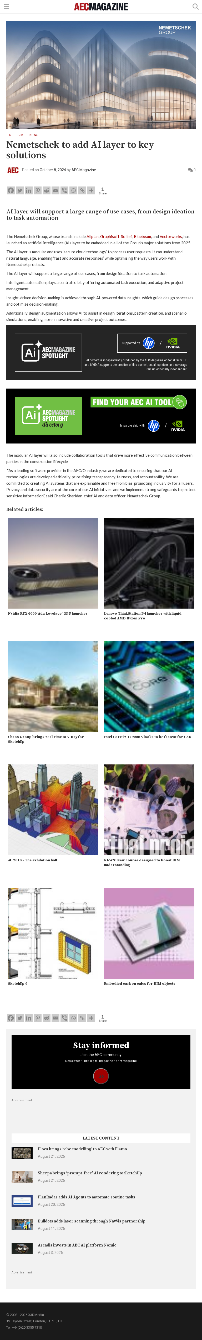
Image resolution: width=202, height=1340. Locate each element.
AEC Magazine (84, 170)
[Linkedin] (29, 190)
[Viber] (64, 190)
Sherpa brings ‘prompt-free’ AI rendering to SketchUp (90, 1173)
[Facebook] (11, 190)
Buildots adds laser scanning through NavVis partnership (91, 1221)
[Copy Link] (82, 190)
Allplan (93, 236)
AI (9, 135)
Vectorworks (171, 236)
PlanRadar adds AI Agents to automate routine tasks (86, 1197)
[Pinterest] (38, 190)
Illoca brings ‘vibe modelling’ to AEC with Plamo (82, 1149)
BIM (20, 135)
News (33, 135)
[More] (91, 190)
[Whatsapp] (73, 190)
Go (101, 1076)
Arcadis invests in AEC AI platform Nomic (77, 1245)
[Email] (55, 190)
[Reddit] (46, 190)
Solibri (126, 236)
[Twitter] (20, 190)
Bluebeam (142, 236)
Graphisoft (109, 236)
